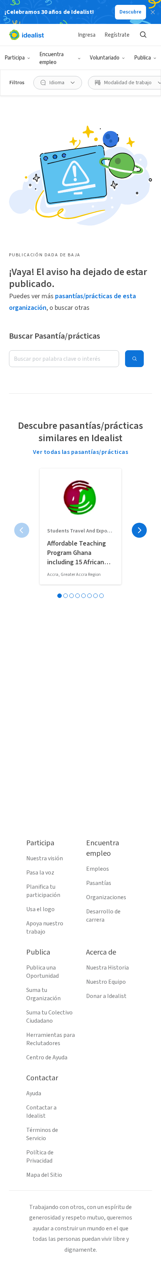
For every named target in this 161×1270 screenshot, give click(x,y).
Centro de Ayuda (46, 1057)
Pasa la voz (40, 872)
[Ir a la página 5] (83, 595)
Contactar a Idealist (41, 1111)
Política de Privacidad (40, 1156)
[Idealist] (26, 35)
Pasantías (98, 883)
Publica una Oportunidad (42, 972)
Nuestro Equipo (106, 982)
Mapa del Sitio (44, 1175)
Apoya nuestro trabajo (44, 927)
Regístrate (117, 35)
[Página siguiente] (139, 530)
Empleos (97, 869)
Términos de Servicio (42, 1134)
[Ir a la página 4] (77, 595)
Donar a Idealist (106, 996)
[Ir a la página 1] (59, 595)
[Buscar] (143, 35)
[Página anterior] (21, 530)
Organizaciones (106, 897)
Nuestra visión (44, 858)
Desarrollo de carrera (103, 915)
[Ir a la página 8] (101, 595)
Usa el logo (40, 909)
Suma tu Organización (43, 994)
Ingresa (86, 35)
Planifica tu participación (43, 891)
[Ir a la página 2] (65, 595)
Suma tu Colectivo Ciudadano (49, 1016)
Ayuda (33, 1093)
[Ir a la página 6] (89, 595)
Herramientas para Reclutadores (50, 1039)
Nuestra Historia (107, 968)
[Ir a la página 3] (71, 595)
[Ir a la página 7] (95, 595)
